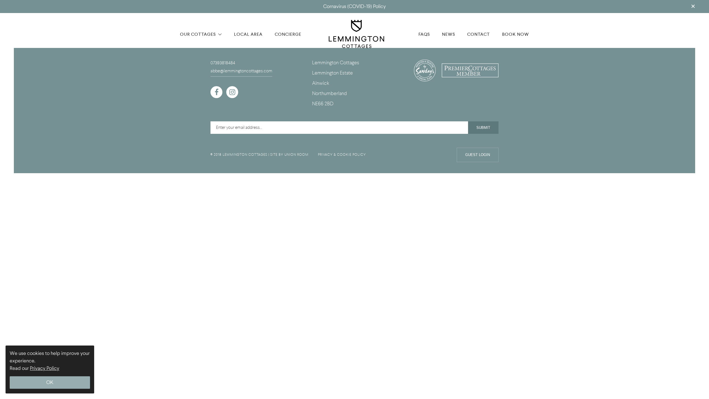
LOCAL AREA (248, 34)
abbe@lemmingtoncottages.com (241, 70)
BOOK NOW (515, 34)
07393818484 (222, 62)
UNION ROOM (296, 155)
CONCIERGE (288, 34)
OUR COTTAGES (198, 34)
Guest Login (477, 155)
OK (49, 382)
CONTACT (478, 34)
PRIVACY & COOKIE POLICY (342, 155)
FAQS (424, 34)
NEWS (448, 34)
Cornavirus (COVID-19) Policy (354, 6)
